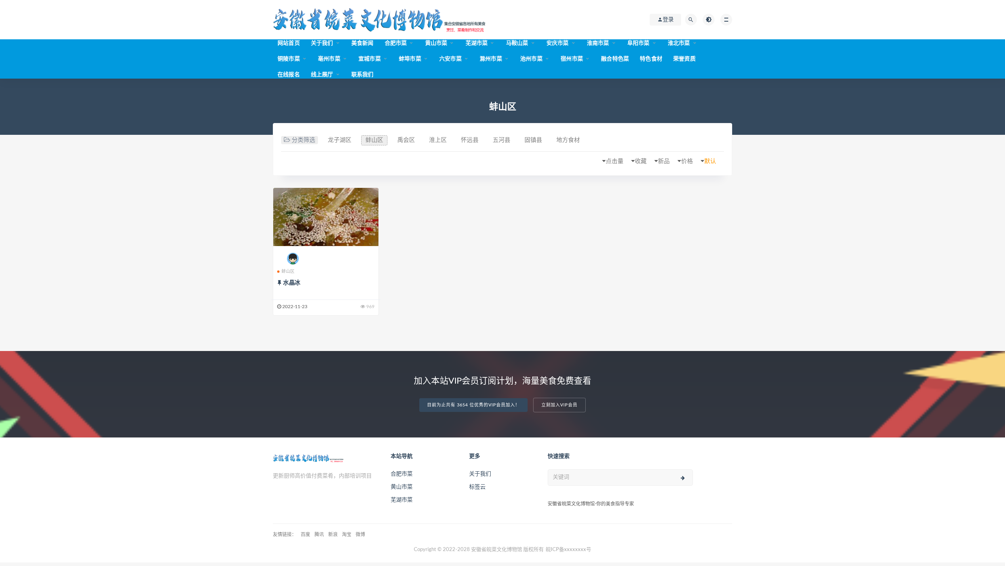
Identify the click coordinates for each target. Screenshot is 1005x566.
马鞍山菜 (517, 43)
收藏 (641, 161)
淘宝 (346, 534)
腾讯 (319, 534)
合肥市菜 (396, 43)
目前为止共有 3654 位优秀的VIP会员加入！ (473, 405)
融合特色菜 (615, 59)
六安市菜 (450, 59)
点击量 (614, 161)
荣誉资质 (684, 59)
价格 (687, 161)
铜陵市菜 (289, 59)
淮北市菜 (679, 43)
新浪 (333, 534)
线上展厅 (322, 74)
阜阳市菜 (638, 43)
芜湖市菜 (477, 43)
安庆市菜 (557, 43)
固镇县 (533, 140)
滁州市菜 (491, 59)
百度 (305, 534)
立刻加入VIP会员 (559, 405)
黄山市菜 (436, 43)
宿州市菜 (572, 59)
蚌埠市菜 (410, 59)
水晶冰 (291, 283)
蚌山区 (374, 140)
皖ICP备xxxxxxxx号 (568, 549)
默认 (710, 161)
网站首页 (289, 43)
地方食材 (568, 140)
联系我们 (362, 74)
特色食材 (651, 59)
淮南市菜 (598, 43)
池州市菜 (531, 59)
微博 (360, 534)
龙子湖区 (339, 140)
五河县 (501, 140)
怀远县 (470, 140)
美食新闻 (362, 43)
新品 (664, 161)
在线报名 (289, 74)
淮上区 (438, 140)
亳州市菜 (329, 59)
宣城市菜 (369, 59)
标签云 (477, 487)
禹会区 (406, 140)
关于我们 (322, 43)
